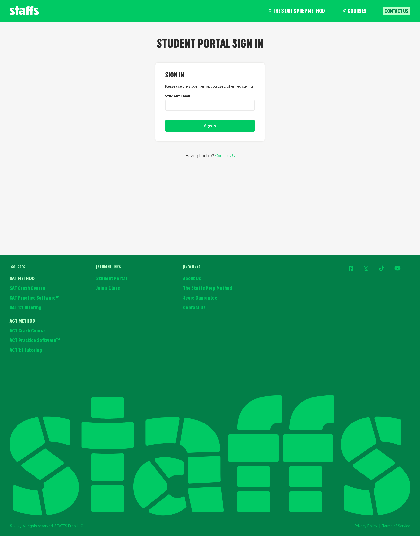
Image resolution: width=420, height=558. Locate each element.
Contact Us (225, 155)
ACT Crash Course (28, 331)
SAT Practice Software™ (35, 298)
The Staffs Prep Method (299, 11)
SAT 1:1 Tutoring (25, 308)
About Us (192, 279)
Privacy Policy (366, 526)
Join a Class (108, 288)
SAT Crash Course (27, 288)
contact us (396, 11)
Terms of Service (396, 526)
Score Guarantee (200, 298)
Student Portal (111, 279)
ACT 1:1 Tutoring (26, 350)
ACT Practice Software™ (35, 341)
